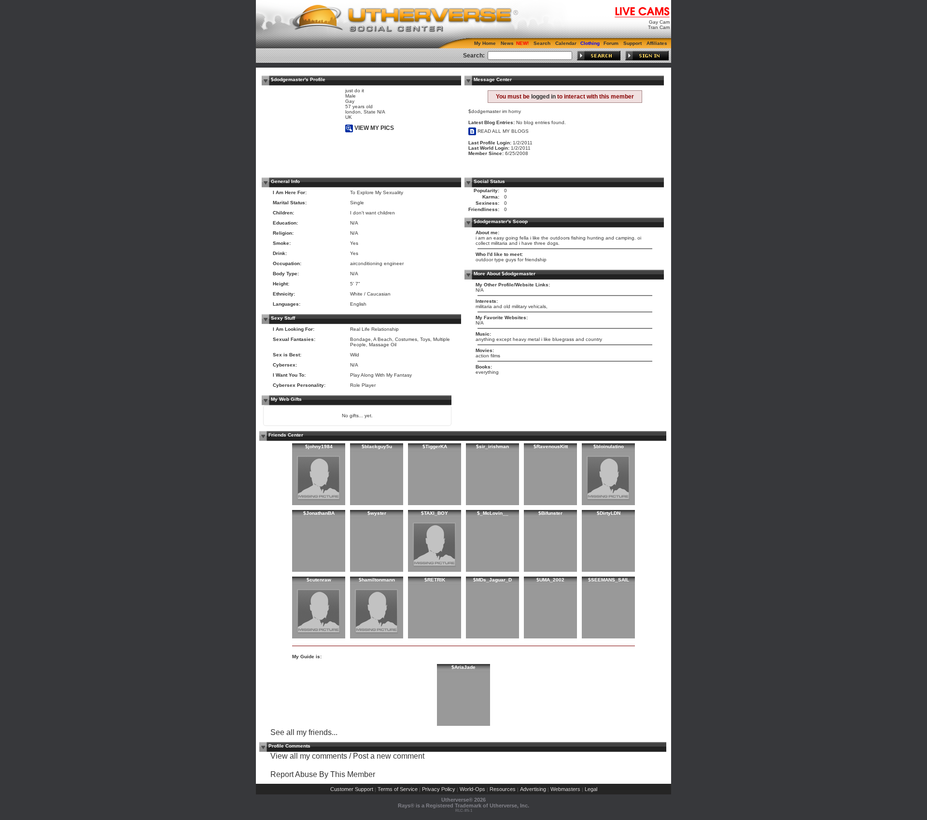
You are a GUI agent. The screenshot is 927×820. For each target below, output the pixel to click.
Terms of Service (398, 789)
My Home (485, 43)
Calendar (565, 43)
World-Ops (472, 789)
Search (542, 43)
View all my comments (308, 756)
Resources (503, 789)
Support (632, 43)
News (507, 43)
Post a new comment (388, 756)
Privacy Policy (438, 789)
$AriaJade (463, 667)
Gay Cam (659, 22)
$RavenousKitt (551, 446)
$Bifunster (550, 513)
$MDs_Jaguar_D (492, 579)
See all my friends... (303, 732)
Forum (611, 43)
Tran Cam (659, 27)
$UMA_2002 (550, 579)
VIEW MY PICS (373, 128)
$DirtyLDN (608, 513)
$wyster (376, 513)
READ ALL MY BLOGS (502, 131)
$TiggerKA (434, 446)
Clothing (590, 43)
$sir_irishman (492, 446)
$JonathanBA (319, 513)
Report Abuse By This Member (322, 774)
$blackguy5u (377, 446)
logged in (543, 96)
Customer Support (351, 789)
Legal (591, 789)
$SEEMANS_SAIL (608, 579)
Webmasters (565, 789)
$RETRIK (434, 579)
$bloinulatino (608, 446)
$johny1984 (319, 446)
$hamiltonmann (377, 579)
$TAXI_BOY (434, 513)
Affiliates (656, 43)
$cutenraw (319, 579)
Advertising (533, 789)
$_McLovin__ (492, 513)
